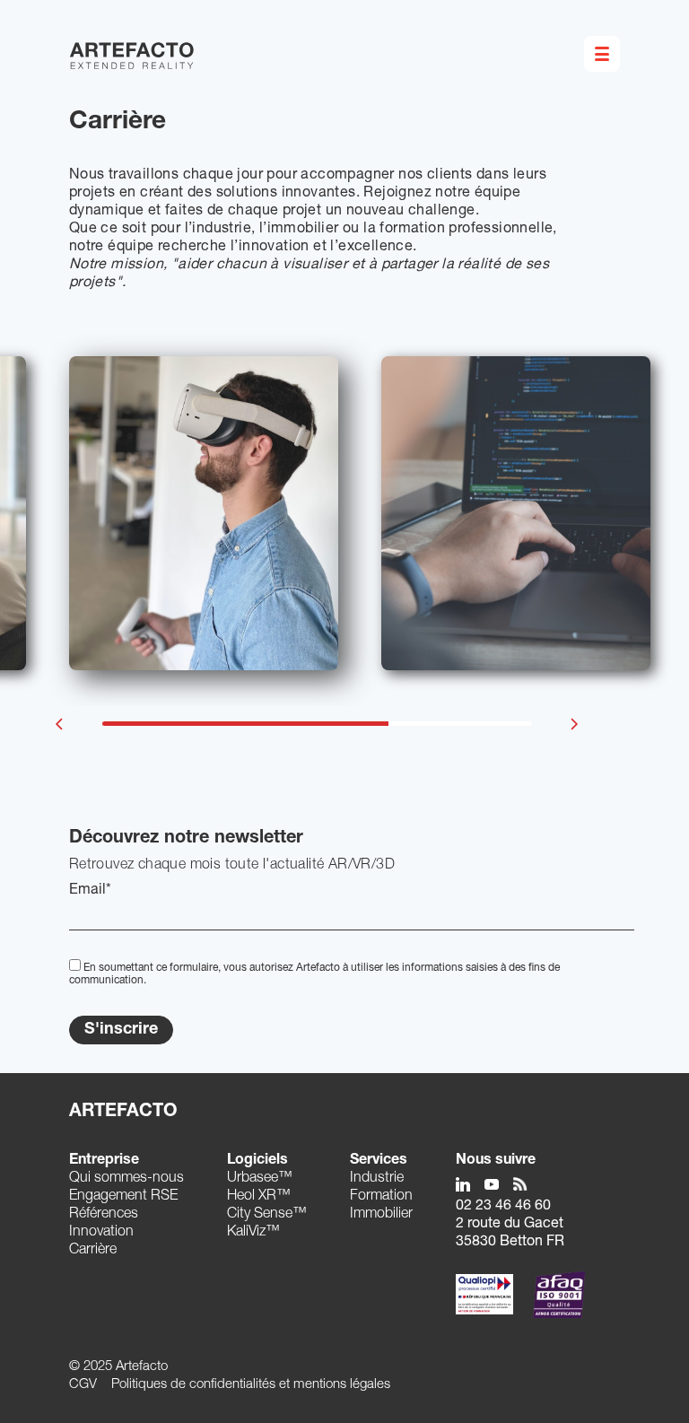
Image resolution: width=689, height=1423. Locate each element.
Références (103, 1215)
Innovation (101, 1233)
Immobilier (381, 1215)
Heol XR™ (259, 1197)
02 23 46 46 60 (503, 1207)
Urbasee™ (259, 1179)
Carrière (93, 1251)
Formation (381, 1197)
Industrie (377, 1179)
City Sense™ (267, 1215)
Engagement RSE (123, 1197)
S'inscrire (121, 1030)
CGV (83, 1385)
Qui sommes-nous (126, 1179)
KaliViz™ (253, 1233)
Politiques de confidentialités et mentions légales (250, 1385)
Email (90, 891)
